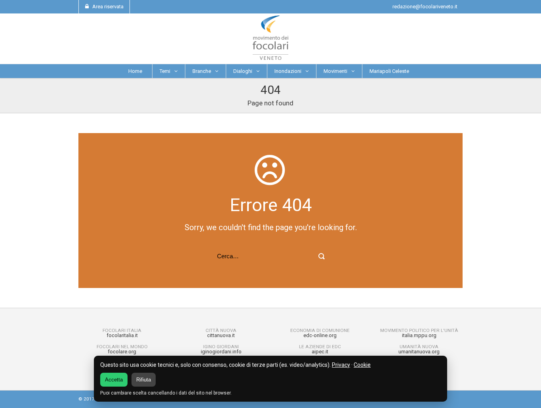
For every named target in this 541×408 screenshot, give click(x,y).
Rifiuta (143, 380)
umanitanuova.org (419, 352)
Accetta (114, 380)
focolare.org (122, 352)
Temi (165, 71)
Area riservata (108, 7)
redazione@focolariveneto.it (424, 7)
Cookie (362, 365)
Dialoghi (242, 71)
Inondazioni (287, 71)
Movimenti (335, 71)
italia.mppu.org (419, 335)
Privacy (341, 365)
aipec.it (320, 352)
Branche (201, 71)
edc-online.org (320, 335)
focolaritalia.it (122, 335)
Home (135, 71)
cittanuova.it (221, 335)
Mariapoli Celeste (389, 71)
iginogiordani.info (221, 352)
